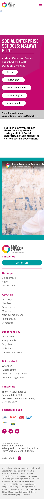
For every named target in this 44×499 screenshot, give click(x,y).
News (5, 281)
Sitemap (29, 451)
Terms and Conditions (13, 445)
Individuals (7, 348)
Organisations (9, 344)
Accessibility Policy (28, 448)
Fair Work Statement (12, 451)
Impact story (13, 79)
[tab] (14, 112)
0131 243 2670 (9, 401)
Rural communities (17, 87)
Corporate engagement (14, 377)
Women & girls (14, 95)
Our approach (9, 336)
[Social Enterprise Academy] (8, 5)
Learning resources (12, 352)
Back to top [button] (8, 457)
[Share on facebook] (4, 431)
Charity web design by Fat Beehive (16, 494)
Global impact (9, 278)
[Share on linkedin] (10, 431)
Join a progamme (11, 443)
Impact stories (9, 285)
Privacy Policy (9, 448)
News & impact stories (12, 113)
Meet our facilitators (12, 315)
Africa (10, 72)
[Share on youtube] (17, 431)
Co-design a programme (14, 373)
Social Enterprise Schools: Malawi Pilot (19, 116)
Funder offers (9, 369)
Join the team (9, 319)
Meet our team (9, 311)
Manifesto (7, 303)
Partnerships (8, 307)
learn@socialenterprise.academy (19, 398)
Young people (14, 103)
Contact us (7, 322)
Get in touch (22, 262)
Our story (7, 299)
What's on (7, 366)
